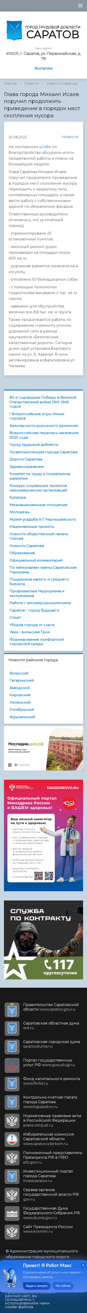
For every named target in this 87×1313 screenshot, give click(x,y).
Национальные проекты (32, 526)
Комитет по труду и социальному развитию (40, 476)
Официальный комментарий (36, 560)
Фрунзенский (22, 717)
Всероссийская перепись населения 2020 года (44, 435)
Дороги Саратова (26, 459)
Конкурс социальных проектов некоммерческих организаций (38, 487)
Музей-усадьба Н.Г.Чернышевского (43, 519)
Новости (32, 83)
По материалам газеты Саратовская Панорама (43, 569)
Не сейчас (63, 1286)
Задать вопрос (37, 1286)
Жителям (43, 68)
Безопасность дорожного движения (44, 425)
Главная (10, 83)
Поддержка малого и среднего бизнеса (39, 581)
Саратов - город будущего (34, 610)
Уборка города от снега (32, 625)
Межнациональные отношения (38, 505)
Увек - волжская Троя (30, 632)
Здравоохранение (27, 466)
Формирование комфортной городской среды (37, 641)
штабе (45, 147)
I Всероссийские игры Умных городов (37, 416)
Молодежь (19, 512)
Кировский (20, 695)
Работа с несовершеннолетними (40, 603)
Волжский (19, 673)
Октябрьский (22, 709)
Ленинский (20, 702)
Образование (22, 553)
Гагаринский (22, 680)
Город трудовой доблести (34, 444)
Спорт (15, 617)
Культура (18, 497)
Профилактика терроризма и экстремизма (37, 593)
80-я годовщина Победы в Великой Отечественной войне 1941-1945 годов (43, 402)
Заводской (20, 688)
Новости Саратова (62, 83)
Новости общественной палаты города (39, 536)
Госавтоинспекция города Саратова (43, 452)
